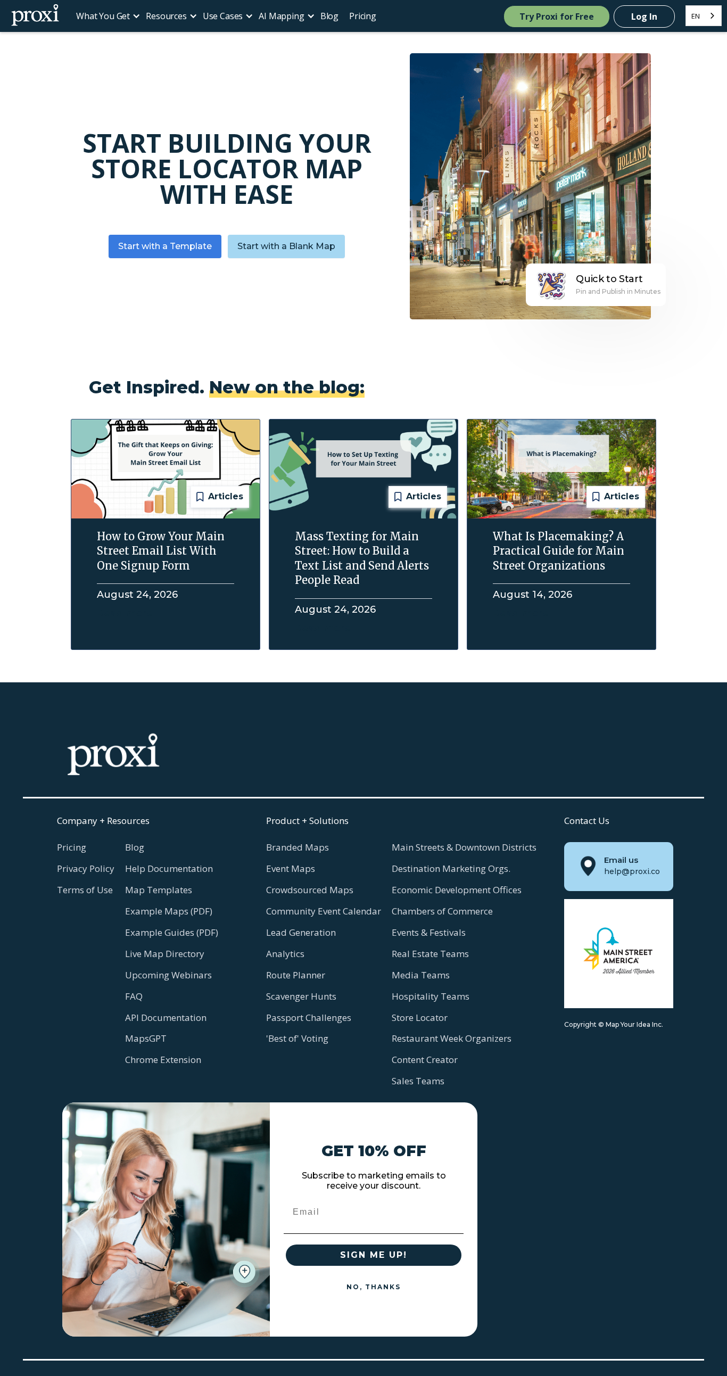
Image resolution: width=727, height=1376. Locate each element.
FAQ (134, 996)
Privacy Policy (85, 868)
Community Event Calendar (323, 911)
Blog (329, 16)
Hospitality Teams (430, 996)
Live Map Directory (164, 953)
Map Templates (158, 890)
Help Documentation (169, 868)
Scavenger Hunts (301, 996)
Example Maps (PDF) (168, 911)
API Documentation (165, 1017)
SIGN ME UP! (373, 1255)
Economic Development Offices (457, 890)
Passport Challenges (308, 1017)
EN (695, 16)
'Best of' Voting (297, 1038)
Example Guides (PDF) (171, 932)
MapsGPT (146, 1038)
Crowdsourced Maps (309, 890)
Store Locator (420, 1017)
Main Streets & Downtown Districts (464, 847)
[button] (106, 16)
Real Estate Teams (430, 953)
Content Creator (425, 1059)
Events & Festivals (429, 932)
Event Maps (290, 868)
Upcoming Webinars (168, 975)
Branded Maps (297, 847)
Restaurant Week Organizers (451, 1038)
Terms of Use (85, 890)
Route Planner (295, 975)
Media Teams (421, 975)
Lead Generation (301, 932)
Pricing (362, 16)
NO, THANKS (373, 1287)
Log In (644, 16)
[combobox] (703, 15)
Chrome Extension (163, 1059)
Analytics (285, 953)
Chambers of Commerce (442, 911)
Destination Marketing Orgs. (451, 868)
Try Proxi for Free (556, 16)
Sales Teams (418, 1081)
